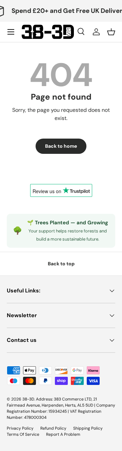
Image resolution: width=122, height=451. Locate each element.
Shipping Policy (88, 428)
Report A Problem (63, 434)
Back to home (61, 146)
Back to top (61, 264)
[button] (111, 31)
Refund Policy (53, 428)
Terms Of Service (23, 434)
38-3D (28, 399)
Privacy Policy (20, 428)
